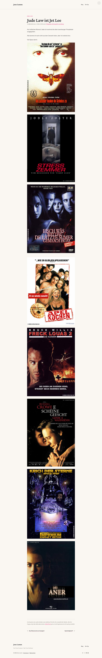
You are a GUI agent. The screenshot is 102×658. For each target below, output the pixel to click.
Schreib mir (48, 624)
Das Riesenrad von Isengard (36, 631)
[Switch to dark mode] (99, 2)
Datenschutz (32, 653)
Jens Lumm (18, 4)
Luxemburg (61, 24)
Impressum (26, 653)
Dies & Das (30, 16)
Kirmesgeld (54, 24)
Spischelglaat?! (69, 631)
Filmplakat (48, 24)
